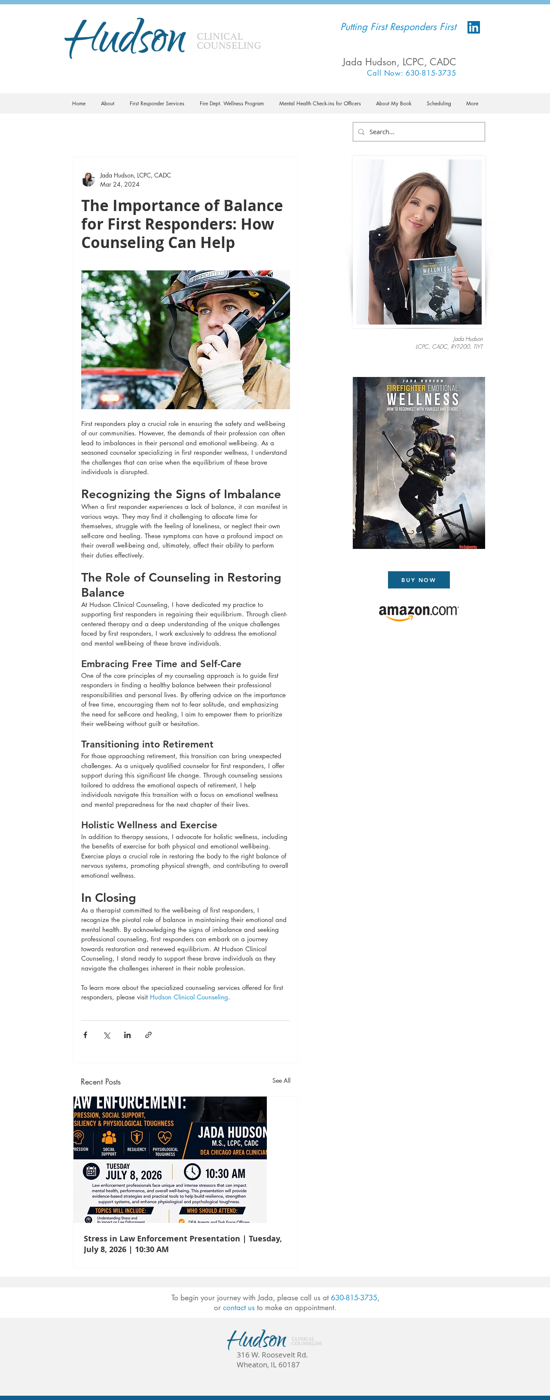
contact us (239, 1307)
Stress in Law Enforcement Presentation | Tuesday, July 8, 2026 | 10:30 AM (183, 1244)
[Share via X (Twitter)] (106, 1035)
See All (281, 1080)
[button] (107, 103)
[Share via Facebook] (85, 1035)
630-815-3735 (354, 1297)
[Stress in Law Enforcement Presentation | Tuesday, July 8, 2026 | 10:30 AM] (185, 1160)
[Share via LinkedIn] (127, 1035)
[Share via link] (148, 1035)
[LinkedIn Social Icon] (474, 27)
